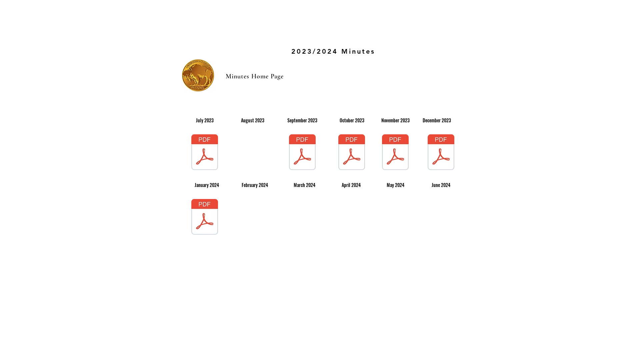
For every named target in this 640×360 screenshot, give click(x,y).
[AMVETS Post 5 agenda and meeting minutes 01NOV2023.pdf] (395, 153)
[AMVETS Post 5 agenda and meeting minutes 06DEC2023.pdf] (441, 153)
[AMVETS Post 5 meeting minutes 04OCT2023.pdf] (352, 153)
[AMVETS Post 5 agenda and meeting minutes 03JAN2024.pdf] (205, 217)
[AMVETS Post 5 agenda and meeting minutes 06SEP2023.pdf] (302, 153)
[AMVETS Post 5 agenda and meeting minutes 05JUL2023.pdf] (205, 153)
